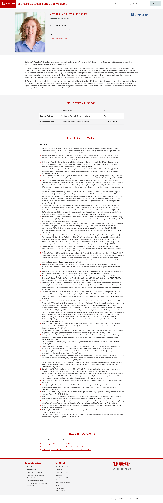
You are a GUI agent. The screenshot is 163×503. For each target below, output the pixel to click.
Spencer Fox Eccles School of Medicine (42, 3)
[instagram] (129, 469)
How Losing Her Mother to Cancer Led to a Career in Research (64, 444)
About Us (29, 467)
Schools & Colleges (62, 491)
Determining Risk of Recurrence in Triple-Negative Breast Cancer (64, 447)
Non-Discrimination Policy (35, 480)
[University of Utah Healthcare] (125, 464)
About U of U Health (62, 467)
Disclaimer (59, 475)
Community (59, 469)
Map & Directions (32, 478)
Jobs (57, 485)
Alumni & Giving (31, 469)
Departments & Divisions (34, 472)
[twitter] (114, 469)
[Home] (8, 4)
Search (155, 4)
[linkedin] (126, 469)
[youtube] (122, 469)
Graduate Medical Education (36, 475)
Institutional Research (63, 482)
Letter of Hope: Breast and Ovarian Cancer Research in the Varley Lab (66, 450)
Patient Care (60, 488)
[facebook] (118, 469)
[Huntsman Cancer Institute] (139, 13)
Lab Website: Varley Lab (59, 38)
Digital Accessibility (62, 472)
